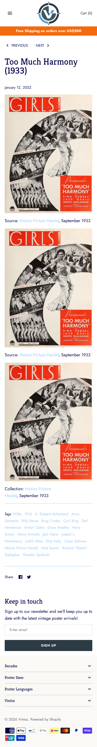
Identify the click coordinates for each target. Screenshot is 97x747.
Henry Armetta (28, 534)
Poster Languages (19, 689)
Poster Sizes (14, 677)
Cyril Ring (71, 520)
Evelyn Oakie (34, 527)
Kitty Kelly (53, 541)
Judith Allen (34, 541)
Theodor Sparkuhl (36, 554)
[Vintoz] (48, 13)
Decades (11, 666)
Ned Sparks (50, 548)
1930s (16, 514)
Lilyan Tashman (75, 541)
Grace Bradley (58, 527)
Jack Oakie (50, 534)
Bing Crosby (50, 520)
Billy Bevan (30, 520)
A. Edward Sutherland (51, 514)
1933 (28, 514)
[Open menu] (10, 13)
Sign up (48, 645)
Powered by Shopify (45, 719)
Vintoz (10, 700)
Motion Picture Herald (39, 221)
